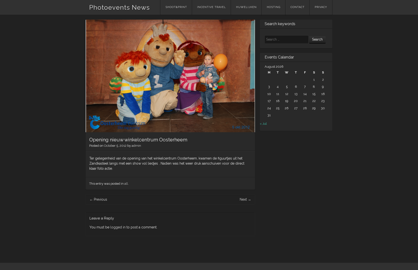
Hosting (273, 7)
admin (136, 145)
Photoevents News (119, 7)
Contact (298, 7)
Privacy (321, 7)
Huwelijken (246, 7)
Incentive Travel (211, 7)
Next (245, 199)
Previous (98, 199)
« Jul (263, 123)
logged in (118, 227)
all (126, 183)
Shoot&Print (176, 7)
